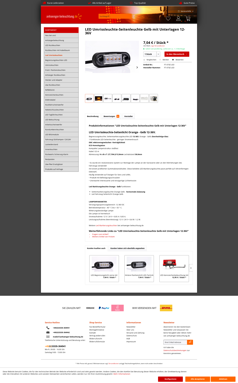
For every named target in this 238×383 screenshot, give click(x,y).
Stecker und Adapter (53, 80)
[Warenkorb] (188, 18)
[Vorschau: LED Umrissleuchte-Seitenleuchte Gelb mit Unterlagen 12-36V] (89, 98)
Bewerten (179, 59)
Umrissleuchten (51, 65)
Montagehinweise (96, 330)
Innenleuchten (51, 149)
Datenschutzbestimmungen (175, 350)
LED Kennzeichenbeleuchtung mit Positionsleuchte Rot (174, 275)
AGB (128, 338)
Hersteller (128, 116)
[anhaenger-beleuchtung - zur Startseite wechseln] (64, 17)
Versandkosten (113, 363)
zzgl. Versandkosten (158, 46)
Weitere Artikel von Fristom (103, 236)
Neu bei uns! (50, 35)
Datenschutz (131, 335)
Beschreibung (93, 116)
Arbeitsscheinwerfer (53, 124)
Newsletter (130, 327)
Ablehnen (223, 379)
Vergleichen (151, 59)
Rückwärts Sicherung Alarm (56, 154)
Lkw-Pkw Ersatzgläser (54, 164)
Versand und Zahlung (135, 333)
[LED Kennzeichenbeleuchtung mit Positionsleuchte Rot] (174, 264)
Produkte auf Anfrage (54, 169)
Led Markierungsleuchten (106, 225)
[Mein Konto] (178, 18)
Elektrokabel (50, 100)
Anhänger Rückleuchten (55, 75)
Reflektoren (50, 90)
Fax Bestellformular (97, 327)
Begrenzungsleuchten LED (56, 60)
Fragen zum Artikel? (100, 234)
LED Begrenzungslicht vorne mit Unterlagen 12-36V (104, 275)
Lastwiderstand (51, 144)
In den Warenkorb (175, 54)
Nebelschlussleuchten (54, 110)
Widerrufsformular (97, 341)
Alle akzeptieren (198, 379)
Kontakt (92, 333)
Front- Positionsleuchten (55, 70)
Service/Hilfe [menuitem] (186, 11)
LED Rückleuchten (52, 45)
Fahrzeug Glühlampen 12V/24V (58, 139)
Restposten (50, 159)
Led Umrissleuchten (53, 55)
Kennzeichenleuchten (54, 95)
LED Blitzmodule (52, 134)
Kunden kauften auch (96, 248)
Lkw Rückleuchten (52, 85)
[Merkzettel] (168, 18)
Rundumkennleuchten (54, 129)
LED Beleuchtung (52, 119)
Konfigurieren (170, 379)
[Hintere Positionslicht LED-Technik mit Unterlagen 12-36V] (139, 264)
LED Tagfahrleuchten (54, 114)
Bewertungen (111, 116)
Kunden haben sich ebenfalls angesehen (127, 248)
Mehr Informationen (121, 374)
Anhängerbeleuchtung (54, 40)
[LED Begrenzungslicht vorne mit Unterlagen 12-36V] (104, 264)
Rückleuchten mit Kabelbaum (57, 50)
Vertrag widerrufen (97, 335)
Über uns (130, 330)
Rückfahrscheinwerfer (54, 105)
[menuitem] (113, 17)
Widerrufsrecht (95, 338)
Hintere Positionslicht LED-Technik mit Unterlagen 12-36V (139, 275)
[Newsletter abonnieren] (190, 342)
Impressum (131, 341)
